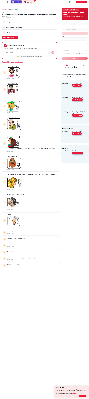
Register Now (82, 1)
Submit (75, 58)
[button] (29, 22)
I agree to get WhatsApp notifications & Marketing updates (75, 53)
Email (63, 36)
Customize (73, 396)
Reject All (65, 396)
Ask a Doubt (8, 6)
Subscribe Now (77, 85)
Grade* (63, 48)
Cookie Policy (75, 393)
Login (72, 1)
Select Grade (66, 50)
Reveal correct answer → (9, 37)
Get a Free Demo (77, 99)
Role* (63, 42)
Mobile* (63, 27)
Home (3, 6)
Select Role (65, 44)
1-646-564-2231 (64, 2)
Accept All (82, 396)
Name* (63, 21)
